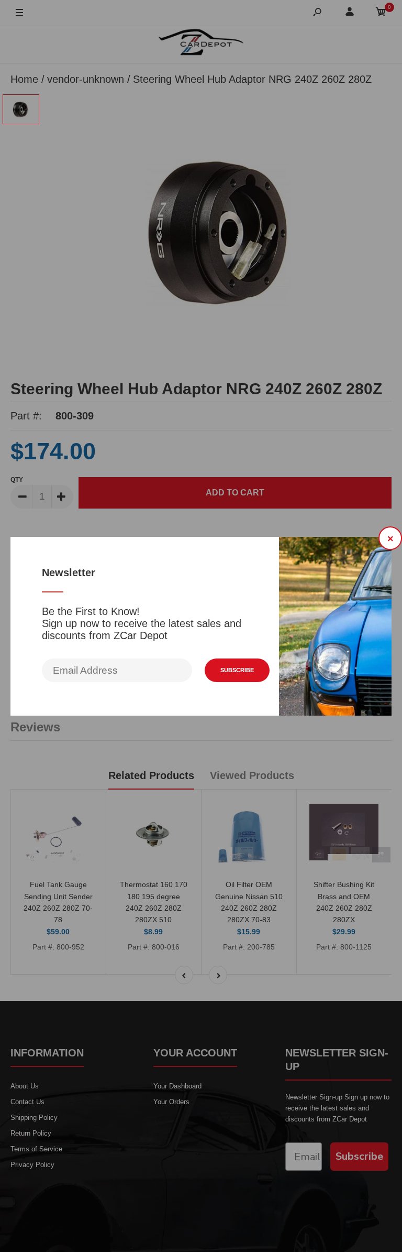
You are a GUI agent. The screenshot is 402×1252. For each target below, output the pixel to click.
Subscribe (237, 670)
